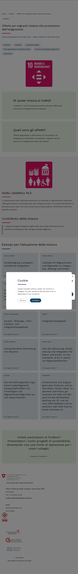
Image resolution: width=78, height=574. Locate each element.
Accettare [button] (35, 300)
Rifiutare (23, 300)
